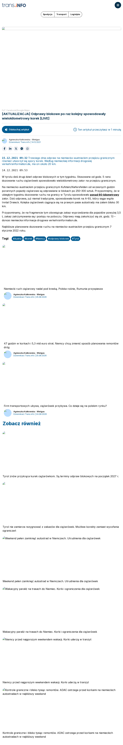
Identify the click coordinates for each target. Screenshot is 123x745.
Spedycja (47, 14)
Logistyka (75, 14)
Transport (61, 14)
